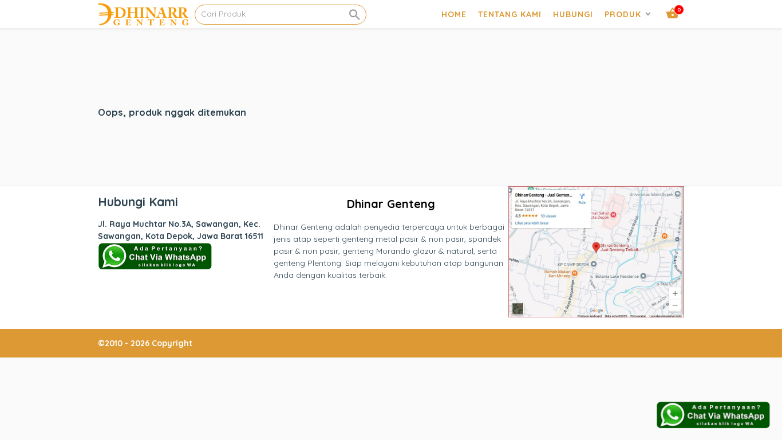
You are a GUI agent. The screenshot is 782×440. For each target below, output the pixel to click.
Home (454, 14)
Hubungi (573, 14)
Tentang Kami (510, 14)
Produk (623, 14)
